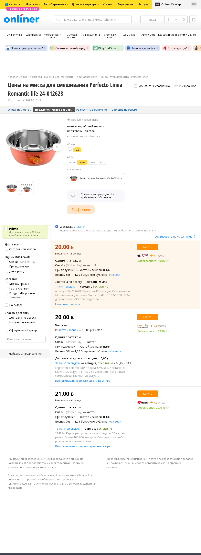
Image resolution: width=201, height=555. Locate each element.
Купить (147, 247)
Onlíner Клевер (171, 4)
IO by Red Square (108, 48)
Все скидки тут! (177, 48)
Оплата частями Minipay (70, 48)
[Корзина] (193, 19)
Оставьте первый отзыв (84, 119)
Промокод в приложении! (27, 48)
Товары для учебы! (143, 48)
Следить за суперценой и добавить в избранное (97, 196)
